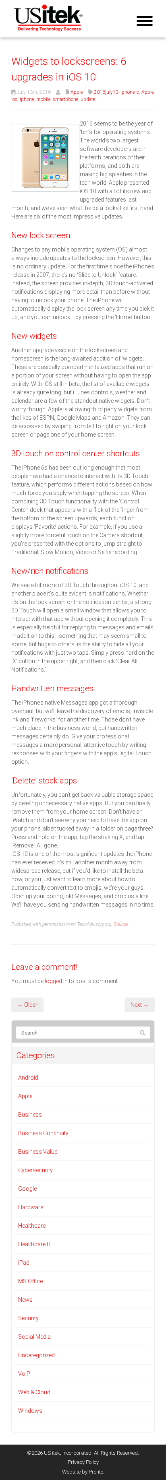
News (25, 1300)
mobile (43, 99)
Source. (121, 924)
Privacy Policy (83, 1462)
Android (28, 1077)
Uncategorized (36, 1355)
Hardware (30, 1207)
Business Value (37, 1151)
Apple (77, 92)
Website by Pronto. (83, 1472)
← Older (27, 1005)
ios (14, 99)
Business (30, 1114)
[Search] (142, 1033)
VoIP (24, 1374)
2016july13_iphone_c (116, 92)
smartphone (65, 99)
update (88, 99)
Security (28, 1318)
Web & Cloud (34, 1392)
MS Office (30, 1281)
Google (27, 1188)
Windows (30, 1411)
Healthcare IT (35, 1244)
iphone (27, 99)
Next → (140, 1005)
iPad (23, 1262)
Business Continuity (43, 1133)
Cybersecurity (35, 1170)
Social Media (34, 1337)
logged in (56, 981)
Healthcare (32, 1225)
